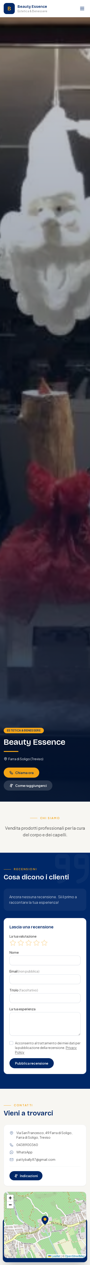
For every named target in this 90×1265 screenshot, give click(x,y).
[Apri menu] (82, 8)
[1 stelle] (12, 942)
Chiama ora (24, 773)
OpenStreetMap (75, 1256)
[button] (45, 1220)
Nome (14, 952)
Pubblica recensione (31, 1063)
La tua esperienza (22, 1009)
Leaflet (55, 1256)
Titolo (23, 990)
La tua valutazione (22, 936)
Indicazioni (29, 1176)
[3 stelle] (28, 942)
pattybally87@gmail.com (35, 1159)
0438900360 (27, 1145)
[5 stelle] (44, 942)
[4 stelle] (36, 942)
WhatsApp (24, 1152)
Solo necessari (24, 1253)
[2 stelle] (20, 942)
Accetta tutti (58, 1253)
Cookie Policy (29, 1241)
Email (24, 971)
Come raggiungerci (31, 785)
